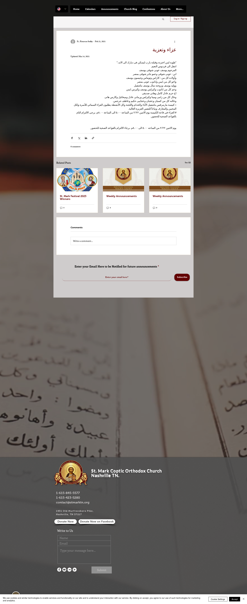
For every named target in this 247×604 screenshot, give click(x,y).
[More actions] (174, 41)
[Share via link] (93, 138)
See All (188, 163)
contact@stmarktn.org (72, 502)
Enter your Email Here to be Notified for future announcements (116, 266)
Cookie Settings (218, 599)
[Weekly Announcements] (123, 179)
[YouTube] (64, 570)
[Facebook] (59, 570)
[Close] (243, 599)
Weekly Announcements (121, 196)
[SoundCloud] (69, 570)
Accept (235, 599)
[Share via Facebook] (72, 138)
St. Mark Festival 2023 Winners (73, 197)
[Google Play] (75, 570)
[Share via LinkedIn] (86, 138)
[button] (90, 9)
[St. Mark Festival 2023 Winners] (77, 179)
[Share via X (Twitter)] (79, 138)
